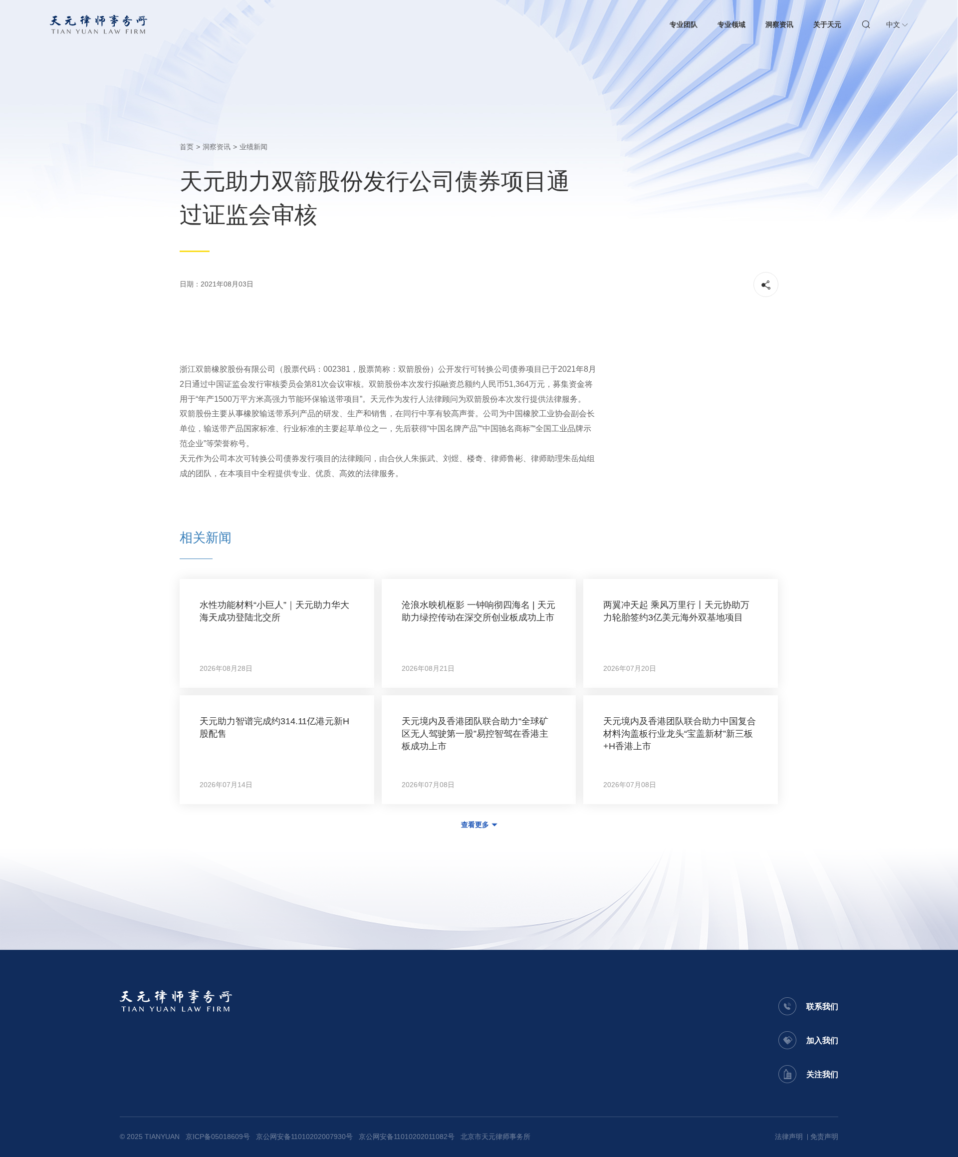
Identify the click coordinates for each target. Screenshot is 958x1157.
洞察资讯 (779, 24)
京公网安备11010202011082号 (407, 1137)
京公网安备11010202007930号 (304, 1137)
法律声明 (789, 1137)
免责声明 (824, 1137)
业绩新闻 (253, 147)
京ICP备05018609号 (218, 1137)
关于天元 (827, 24)
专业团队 (684, 24)
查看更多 (475, 825)
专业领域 (731, 24)
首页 (187, 147)
